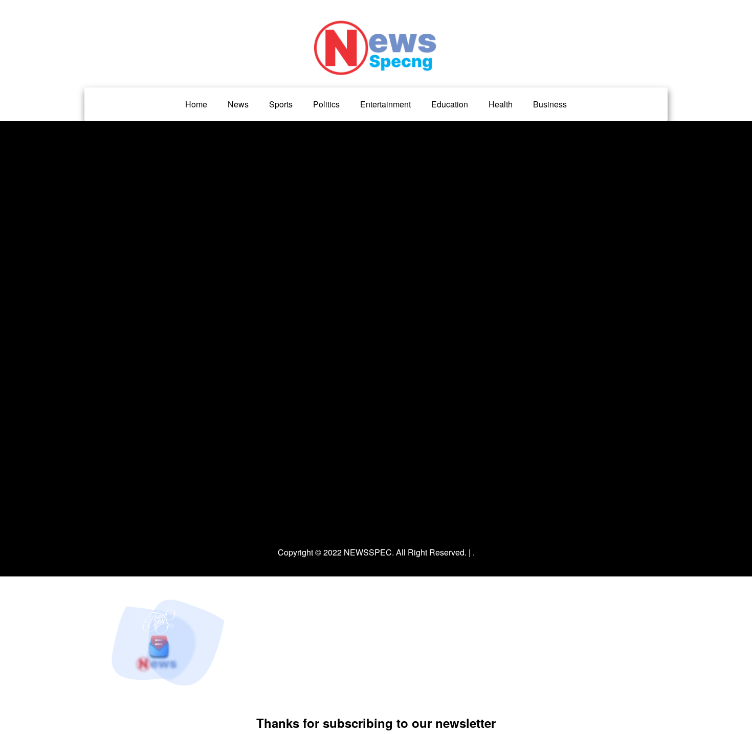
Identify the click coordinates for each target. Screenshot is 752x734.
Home (196, 104)
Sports (281, 104)
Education (449, 104)
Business (550, 104)
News (238, 104)
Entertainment (385, 104)
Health (501, 104)
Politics (326, 104)
